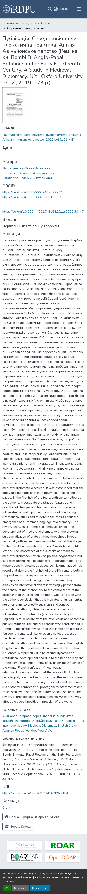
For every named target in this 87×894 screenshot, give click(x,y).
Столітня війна (73, 721)
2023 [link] (6, 154)
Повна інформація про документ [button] (33, 817)
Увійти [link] (64, 9)
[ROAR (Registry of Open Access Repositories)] (62, 845)
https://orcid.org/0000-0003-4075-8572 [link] (32, 192)
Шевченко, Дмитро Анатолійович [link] (28, 173)
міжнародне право (16, 716)
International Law (14, 725)
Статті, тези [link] (27, 23)
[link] (43, 137)
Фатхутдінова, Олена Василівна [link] (26, 168)
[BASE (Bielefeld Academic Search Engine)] (24, 845)
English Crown (68, 725)
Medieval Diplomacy (42, 725)
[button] (19, 9)
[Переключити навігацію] (79, 9)
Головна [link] (8, 23)
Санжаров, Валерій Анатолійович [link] (27, 178)
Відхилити (20, 888)
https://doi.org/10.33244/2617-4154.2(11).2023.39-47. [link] (43, 211)
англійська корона (16, 721)
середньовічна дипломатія (53, 716)
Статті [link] (45, 23)
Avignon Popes (13, 730)
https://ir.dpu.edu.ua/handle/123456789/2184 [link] (35, 793)
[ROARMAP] (24, 857)
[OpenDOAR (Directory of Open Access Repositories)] (62, 857)
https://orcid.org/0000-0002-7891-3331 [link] (32, 197)
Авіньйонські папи (46, 721)
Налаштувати (40, 888)
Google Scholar (20, 826)
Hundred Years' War (39, 730)
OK (6, 888)
